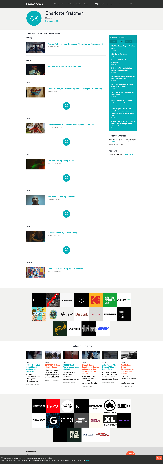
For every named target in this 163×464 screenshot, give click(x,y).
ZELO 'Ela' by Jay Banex (119, 54)
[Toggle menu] (131, 4)
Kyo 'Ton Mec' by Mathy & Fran (61, 160)
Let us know (129, 155)
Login (102, 4)
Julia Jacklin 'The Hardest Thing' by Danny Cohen (109, 367)
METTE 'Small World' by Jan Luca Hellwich (71, 367)
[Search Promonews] (120, 4)
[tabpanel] (123, 87)
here (87, 460)
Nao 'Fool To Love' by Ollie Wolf (61, 196)
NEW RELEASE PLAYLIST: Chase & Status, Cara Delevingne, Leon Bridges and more (123, 123)
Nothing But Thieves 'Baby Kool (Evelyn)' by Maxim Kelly (121, 69)
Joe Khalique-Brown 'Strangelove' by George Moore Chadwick (127, 369)
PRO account (116, 142)
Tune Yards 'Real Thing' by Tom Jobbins (65, 268)
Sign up (109, 4)
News (63, 4)
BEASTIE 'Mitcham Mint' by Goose (52, 366)
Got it (159, 458)
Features (71, 4)
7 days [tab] (113, 41)
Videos (56, 4)
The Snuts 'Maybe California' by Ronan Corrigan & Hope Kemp (75, 88)
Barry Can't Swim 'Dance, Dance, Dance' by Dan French (122, 85)
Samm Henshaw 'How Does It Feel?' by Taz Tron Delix (71, 124)
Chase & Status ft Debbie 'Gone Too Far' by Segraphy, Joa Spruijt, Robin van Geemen (90, 369)
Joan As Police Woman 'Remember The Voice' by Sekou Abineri (75, 44)
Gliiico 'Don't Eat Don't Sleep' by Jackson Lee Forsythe (122, 101)
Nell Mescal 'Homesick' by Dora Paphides (65, 66)
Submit (86, 4)
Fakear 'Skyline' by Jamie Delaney (62, 232)
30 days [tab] (120, 41)
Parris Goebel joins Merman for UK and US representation (123, 77)
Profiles (79, 4)
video (28, 362)
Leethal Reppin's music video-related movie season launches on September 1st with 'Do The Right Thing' (122, 112)
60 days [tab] (128, 41)
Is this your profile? (52, 21)
